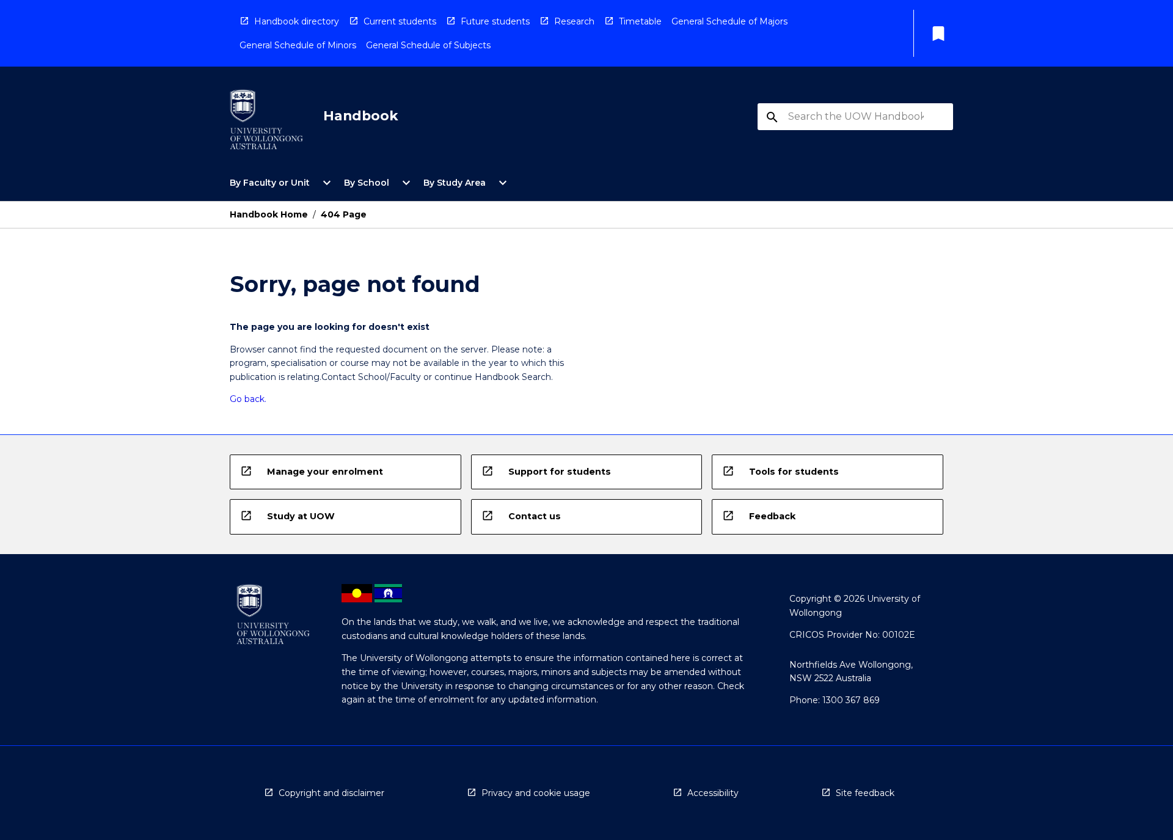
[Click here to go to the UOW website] (266, 122)
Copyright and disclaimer (331, 792)
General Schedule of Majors (729, 21)
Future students (495, 21)
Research (574, 21)
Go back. (248, 398)
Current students (400, 21)
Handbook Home (269, 214)
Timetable (640, 21)
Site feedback (865, 792)
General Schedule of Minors (297, 45)
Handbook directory (296, 21)
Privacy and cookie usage (535, 792)
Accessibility (713, 792)
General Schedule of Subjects (428, 45)
